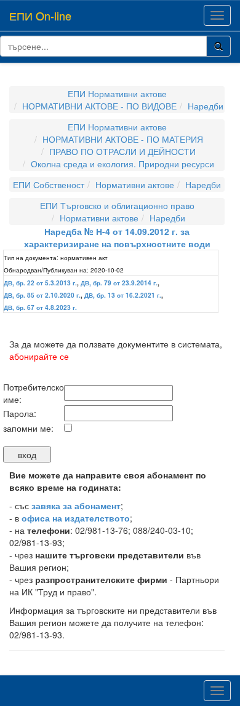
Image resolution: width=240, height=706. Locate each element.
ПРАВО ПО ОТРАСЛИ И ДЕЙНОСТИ (122, 151)
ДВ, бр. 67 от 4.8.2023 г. (40, 307)
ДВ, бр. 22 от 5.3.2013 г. (40, 283)
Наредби (205, 106)
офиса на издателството (76, 518)
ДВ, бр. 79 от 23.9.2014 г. (119, 283)
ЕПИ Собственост (48, 184)
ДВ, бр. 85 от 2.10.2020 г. (42, 295)
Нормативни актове (134, 184)
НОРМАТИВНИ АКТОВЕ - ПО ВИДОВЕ (99, 106)
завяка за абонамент (76, 505)
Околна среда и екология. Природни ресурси (122, 163)
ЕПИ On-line (40, 15)
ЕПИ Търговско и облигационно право (117, 205)
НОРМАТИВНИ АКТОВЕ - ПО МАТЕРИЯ (122, 139)
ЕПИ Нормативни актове (117, 93)
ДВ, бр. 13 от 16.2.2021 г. (122, 295)
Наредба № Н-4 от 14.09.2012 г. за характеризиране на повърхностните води (117, 237)
